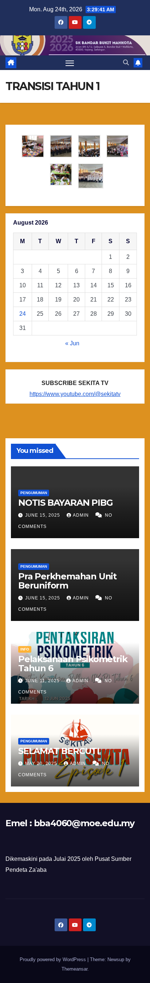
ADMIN (81, 515)
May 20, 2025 (42, 763)
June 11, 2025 (43, 680)
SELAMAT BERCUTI (58, 751)
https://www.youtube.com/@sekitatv (75, 394)
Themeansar (74, 969)
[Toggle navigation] (70, 63)
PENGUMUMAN (33, 493)
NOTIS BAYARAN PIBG (65, 502)
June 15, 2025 (43, 515)
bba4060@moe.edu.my (84, 823)
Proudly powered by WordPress (53, 959)
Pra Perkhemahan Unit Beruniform (67, 581)
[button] (126, 62)
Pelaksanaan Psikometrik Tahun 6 (72, 663)
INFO (24, 649)
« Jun (72, 343)
